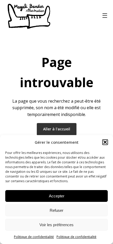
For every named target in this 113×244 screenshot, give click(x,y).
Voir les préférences (56, 225)
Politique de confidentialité (34, 237)
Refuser (56, 210)
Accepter (56, 196)
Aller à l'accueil (56, 128)
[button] (105, 142)
